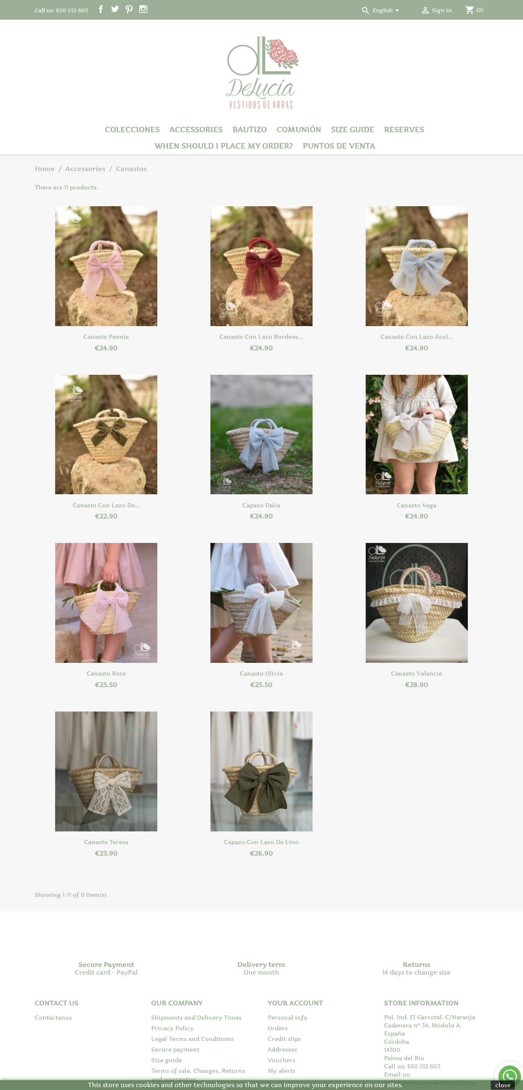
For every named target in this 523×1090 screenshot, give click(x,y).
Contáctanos (53, 1017)
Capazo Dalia (261, 505)
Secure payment (175, 1049)
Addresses (282, 1049)
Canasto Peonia (106, 336)
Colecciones (132, 129)
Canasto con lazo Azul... (416, 336)
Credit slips (284, 1038)
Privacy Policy (172, 1028)
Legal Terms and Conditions (192, 1038)
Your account (295, 1003)
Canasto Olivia (261, 673)
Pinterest (128, 9)
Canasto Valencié (416, 673)
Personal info (287, 1017)
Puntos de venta (339, 146)
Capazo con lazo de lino (261, 841)
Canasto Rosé (106, 673)
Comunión (299, 129)
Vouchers (281, 1059)
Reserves (404, 129)
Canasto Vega (416, 505)
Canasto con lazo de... (106, 505)
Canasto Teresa (106, 841)
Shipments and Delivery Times (196, 1017)
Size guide (352, 129)
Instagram (143, 9)
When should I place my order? (223, 146)
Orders (278, 1028)
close (502, 1084)
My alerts (281, 1070)
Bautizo (249, 129)
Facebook (100, 9)
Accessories (196, 129)
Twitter (115, 9)
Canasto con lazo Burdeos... (261, 336)
